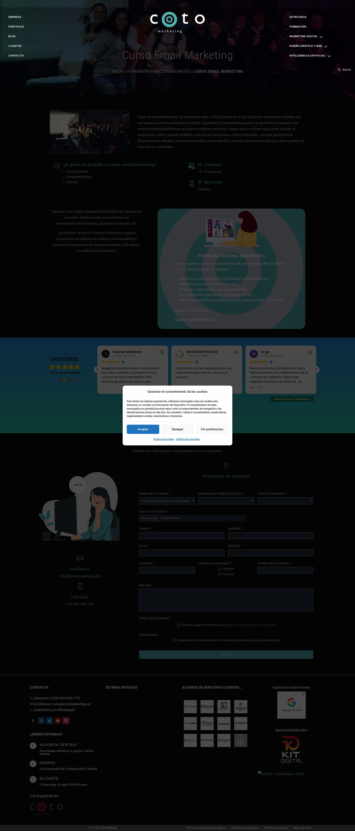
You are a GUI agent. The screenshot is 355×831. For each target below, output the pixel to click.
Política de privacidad (187, 439)
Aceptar (143, 429)
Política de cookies (163, 439)
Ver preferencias (212, 429)
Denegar (177, 429)
